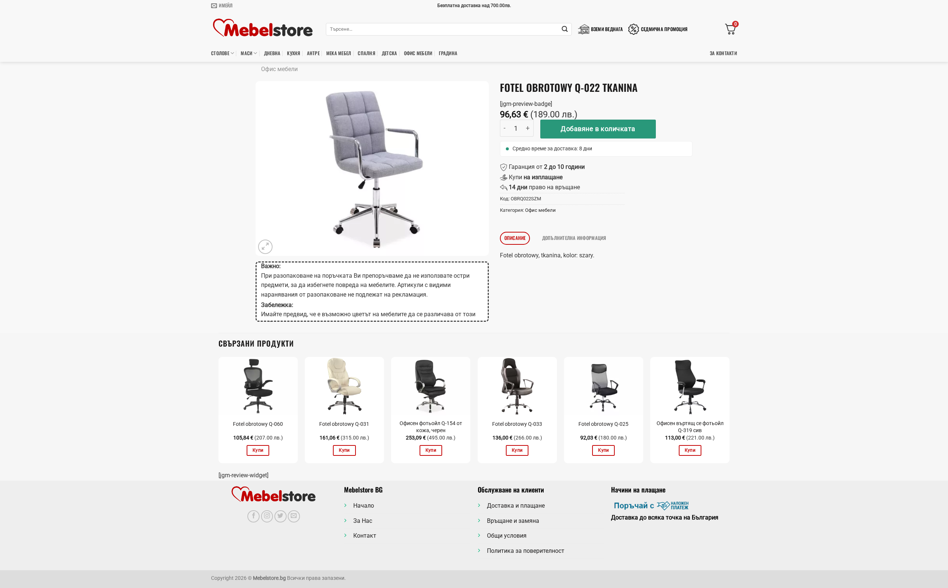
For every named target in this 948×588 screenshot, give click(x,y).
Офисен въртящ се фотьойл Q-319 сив (690, 427)
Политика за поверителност (525, 550)
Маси (246, 53)
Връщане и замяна (513, 520)
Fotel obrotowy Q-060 (258, 424)
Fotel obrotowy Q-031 (344, 424)
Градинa (448, 53)
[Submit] (564, 29)
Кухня (293, 53)
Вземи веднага (607, 29)
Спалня (366, 53)
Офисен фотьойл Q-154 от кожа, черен (431, 427)
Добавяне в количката (598, 129)
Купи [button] (258, 450)
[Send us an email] (294, 516)
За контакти (723, 53)
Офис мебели (418, 53)
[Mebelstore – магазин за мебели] (263, 28)
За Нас (362, 520)
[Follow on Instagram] (267, 516)
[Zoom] (265, 247)
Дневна (272, 53)
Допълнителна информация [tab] (574, 237)
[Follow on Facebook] (253, 516)
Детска (389, 53)
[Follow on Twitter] (280, 516)
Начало (363, 505)
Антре (313, 53)
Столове (220, 53)
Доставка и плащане (516, 505)
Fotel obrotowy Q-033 (517, 424)
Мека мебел (338, 53)
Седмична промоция (664, 29)
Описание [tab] (515, 237)
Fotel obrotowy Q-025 (603, 424)
